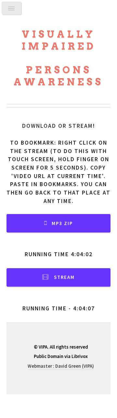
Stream (64, 277)
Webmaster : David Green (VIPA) (61, 366)
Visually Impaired (58, 40)
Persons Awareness (58, 76)
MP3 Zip (62, 223)
